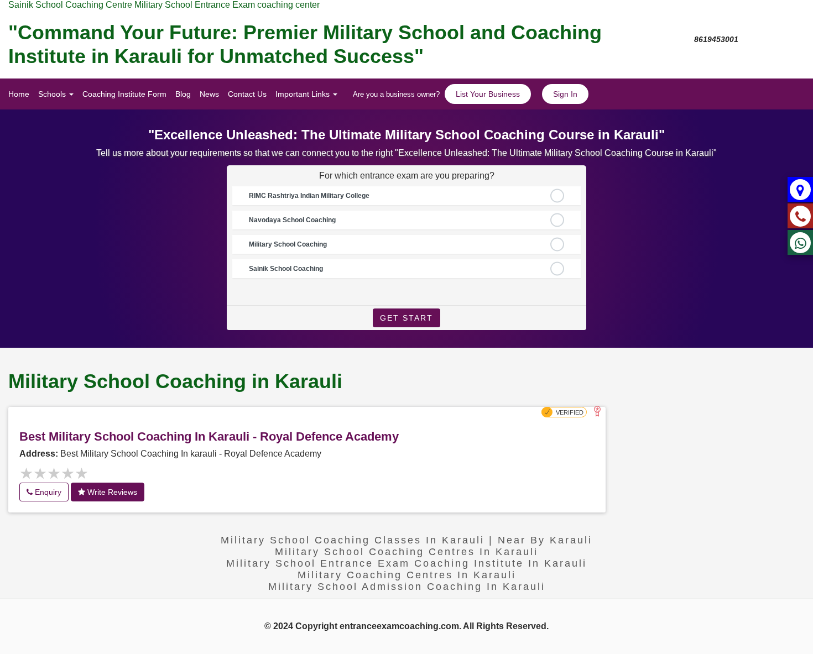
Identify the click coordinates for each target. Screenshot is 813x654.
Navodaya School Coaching (292, 220)
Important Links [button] (303, 94)
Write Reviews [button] (111, 492)
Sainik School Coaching (286, 269)
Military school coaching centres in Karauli (406, 551)
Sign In (565, 94)
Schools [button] (53, 94)
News (209, 94)
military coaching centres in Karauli (407, 574)
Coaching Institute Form (124, 94)
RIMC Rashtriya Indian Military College (309, 196)
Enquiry (47, 492)
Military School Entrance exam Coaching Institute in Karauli (406, 563)
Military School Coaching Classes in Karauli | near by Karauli (406, 540)
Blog (183, 94)
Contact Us (247, 94)
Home (18, 94)
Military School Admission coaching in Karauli (406, 586)
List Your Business (488, 94)
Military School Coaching (288, 244)
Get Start (406, 317)
